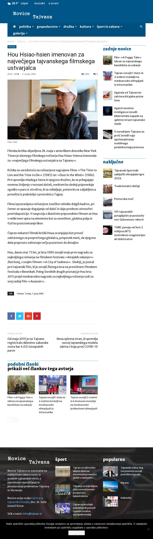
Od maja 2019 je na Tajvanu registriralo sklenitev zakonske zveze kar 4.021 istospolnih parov (27, 344)
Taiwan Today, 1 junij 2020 (29, 293)
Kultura (85, 26)
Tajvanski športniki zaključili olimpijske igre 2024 (129, 174)
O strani (53, 3)
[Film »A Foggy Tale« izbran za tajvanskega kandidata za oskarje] (21, 384)
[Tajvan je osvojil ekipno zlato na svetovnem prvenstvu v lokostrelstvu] (62, 490)
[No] (148, 529)
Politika (25, 26)
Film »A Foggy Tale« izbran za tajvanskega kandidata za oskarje (20, 401)
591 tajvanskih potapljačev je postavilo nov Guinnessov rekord (129, 215)
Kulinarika (126, 497)
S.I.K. (16, 74)
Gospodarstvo (47, 26)
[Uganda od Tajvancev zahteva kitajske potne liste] (107, 95)
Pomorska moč (123, 199)
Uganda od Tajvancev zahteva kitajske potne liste (128, 96)
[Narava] (110, 486)
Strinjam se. (76, 532)
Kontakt (40, 3)
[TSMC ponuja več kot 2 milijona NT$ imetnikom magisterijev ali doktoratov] (107, 230)
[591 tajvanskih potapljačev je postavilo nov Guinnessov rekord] (107, 214)
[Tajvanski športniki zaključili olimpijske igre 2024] (107, 173)
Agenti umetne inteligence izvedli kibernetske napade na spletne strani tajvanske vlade (129, 116)
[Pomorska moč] (107, 201)
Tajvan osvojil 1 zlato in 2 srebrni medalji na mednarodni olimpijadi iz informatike (52, 405)
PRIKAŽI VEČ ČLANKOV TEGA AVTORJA (40, 368)
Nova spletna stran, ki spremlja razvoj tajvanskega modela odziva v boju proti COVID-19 (77, 342)
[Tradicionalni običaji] (107, 189)
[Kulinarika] (110, 501)
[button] (141, 26)
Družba (68, 26)
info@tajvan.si (32, 513)
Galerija (19, 33)
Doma (10, 41)
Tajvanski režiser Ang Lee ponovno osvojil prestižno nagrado (132, 471)
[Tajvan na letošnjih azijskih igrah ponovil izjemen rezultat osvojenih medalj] (62, 508)
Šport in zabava (108, 26)
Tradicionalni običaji (127, 186)
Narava (125, 482)
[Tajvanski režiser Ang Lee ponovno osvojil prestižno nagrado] (110, 471)
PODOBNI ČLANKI (23, 364)
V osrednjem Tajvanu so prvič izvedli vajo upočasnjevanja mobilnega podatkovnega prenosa (129, 139)
